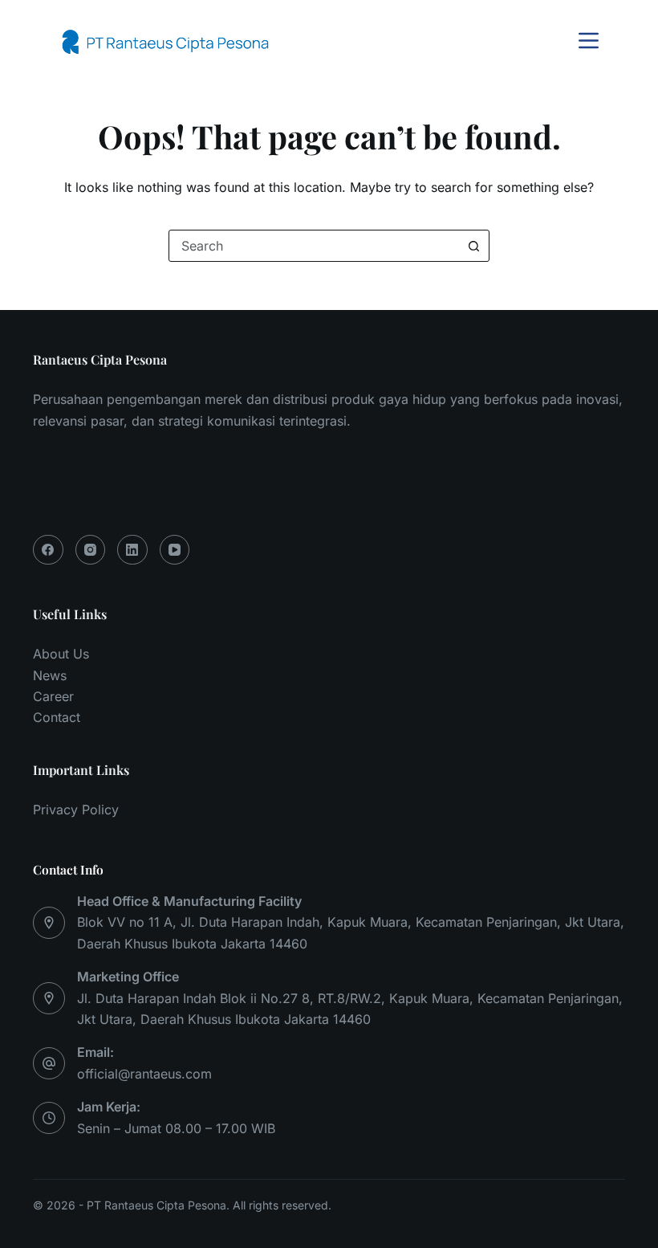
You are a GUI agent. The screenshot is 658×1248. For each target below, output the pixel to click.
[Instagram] (90, 550)
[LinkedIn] (132, 550)
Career (53, 696)
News (50, 675)
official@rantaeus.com (144, 1074)
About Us (61, 654)
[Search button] (473, 245)
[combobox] (313, 246)
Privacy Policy (76, 809)
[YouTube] (175, 550)
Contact (56, 717)
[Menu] (589, 41)
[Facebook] (48, 550)
